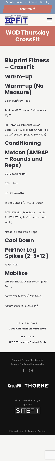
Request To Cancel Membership (27, 363)
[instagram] (31, 370)
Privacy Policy (16, 431)
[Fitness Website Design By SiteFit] (27, 410)
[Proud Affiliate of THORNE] (37, 385)
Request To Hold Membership (27, 359)
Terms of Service (37, 431)
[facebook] (23, 370)
